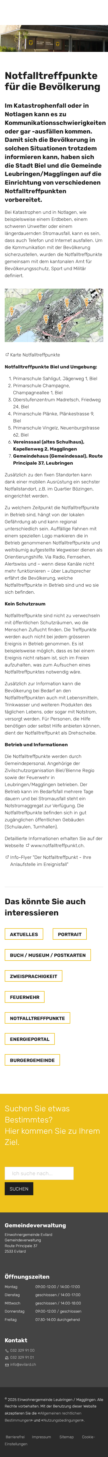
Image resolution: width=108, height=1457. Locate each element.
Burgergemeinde (32, 1060)
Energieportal (30, 1039)
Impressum (41, 1437)
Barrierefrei (15, 1437)
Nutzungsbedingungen (62, 1420)
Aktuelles (24, 934)
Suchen (19, 1189)
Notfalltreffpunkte (37, 1018)
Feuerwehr (24, 997)
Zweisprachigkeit (33, 976)
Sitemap (67, 1437)
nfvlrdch (23, 1364)
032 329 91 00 (22, 1350)
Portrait (70, 934)
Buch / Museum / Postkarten (48, 955)
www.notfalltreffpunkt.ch (57, 845)
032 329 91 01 (22, 1357)
